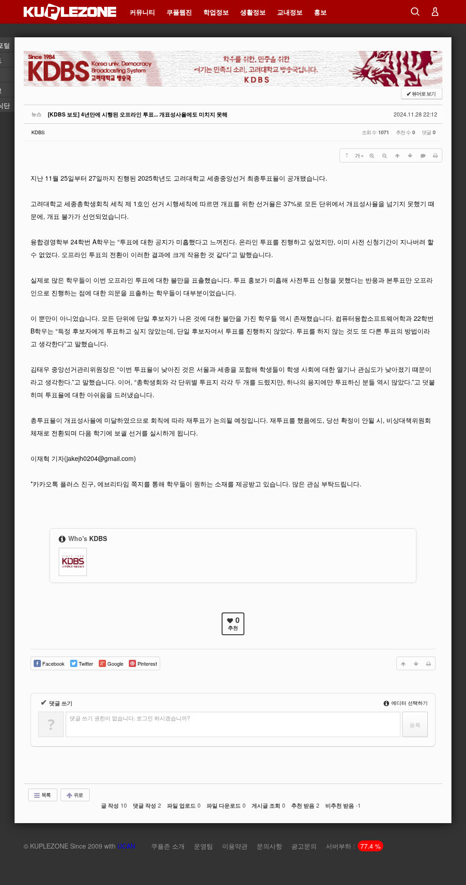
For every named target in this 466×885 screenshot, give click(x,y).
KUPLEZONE (49, 845)
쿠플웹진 (179, 11)
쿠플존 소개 (168, 845)
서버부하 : (353, 845)
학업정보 (216, 11)
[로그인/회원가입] (435, 12)
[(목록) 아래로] (410, 155)
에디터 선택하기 (409, 702)
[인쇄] (435, 155)
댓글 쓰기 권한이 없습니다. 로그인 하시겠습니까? (130, 718)
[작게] (384, 155)
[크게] (371, 155)
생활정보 (253, 11)
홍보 (320, 11)
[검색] (415, 12)
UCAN (126, 845)
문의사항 (269, 845)
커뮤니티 (142, 11)
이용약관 (235, 845)
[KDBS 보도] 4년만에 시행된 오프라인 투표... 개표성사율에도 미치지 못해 (138, 114)
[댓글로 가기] (422, 155)
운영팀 (203, 845)
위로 (78, 794)
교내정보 (290, 11)
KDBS (38, 132)
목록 (46, 794)
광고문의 (304, 845)
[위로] (397, 155)
